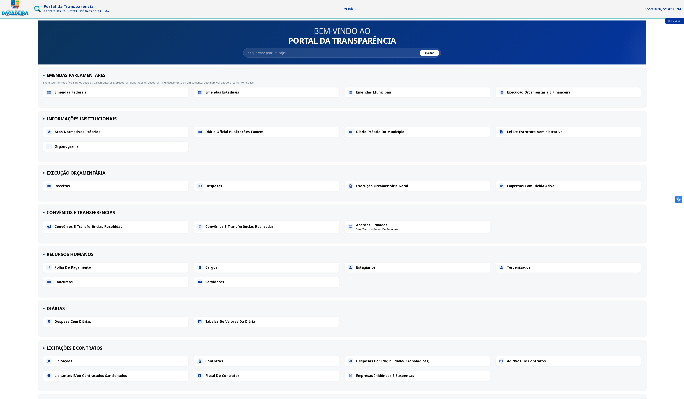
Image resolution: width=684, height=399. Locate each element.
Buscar (429, 53)
